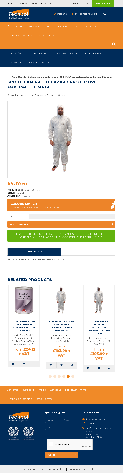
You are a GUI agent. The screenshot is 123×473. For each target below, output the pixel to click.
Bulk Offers (16, 62)
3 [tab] (59, 376)
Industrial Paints (41, 53)
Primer (48, 26)
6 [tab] (72, 376)
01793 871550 (63, 14)
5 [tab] (68, 376)
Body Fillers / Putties (85, 26)
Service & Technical (42, 3)
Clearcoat (35, 26)
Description (34, 251)
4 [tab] (63, 376)
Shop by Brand (91, 53)
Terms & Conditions (33, 469)
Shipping (95, 469)
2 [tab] (54, 376)
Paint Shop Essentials (21, 35)
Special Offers (47, 35)
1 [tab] (50, 376)
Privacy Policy (56, 469)
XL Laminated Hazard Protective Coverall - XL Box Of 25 (99, 327)
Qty (10, 216)
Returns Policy (77, 469)
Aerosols (62, 26)
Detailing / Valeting (18, 53)
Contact (23, 3)
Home (11, 3)
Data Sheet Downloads (39, 62)
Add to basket (20, 224)
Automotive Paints (67, 53)
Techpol (19, 192)
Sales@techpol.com (86, 14)
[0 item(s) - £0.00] (104, 14)
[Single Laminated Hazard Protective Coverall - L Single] (62, 139)
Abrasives (19, 26)
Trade (102, 3)
